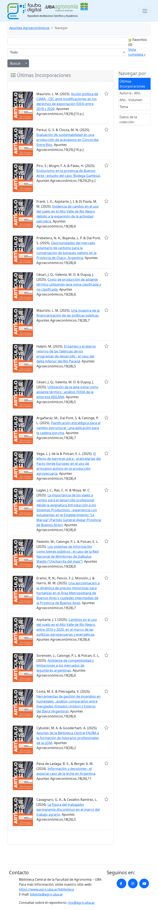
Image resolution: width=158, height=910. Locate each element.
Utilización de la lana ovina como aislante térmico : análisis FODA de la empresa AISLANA (67, 392)
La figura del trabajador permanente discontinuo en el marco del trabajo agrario (68, 809)
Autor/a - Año (130, 93)
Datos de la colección (128, 119)
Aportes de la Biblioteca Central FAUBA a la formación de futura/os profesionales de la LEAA (67, 738)
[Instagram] (133, 883)
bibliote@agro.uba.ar (46, 894)
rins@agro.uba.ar (81, 902)
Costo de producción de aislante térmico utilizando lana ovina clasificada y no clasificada (68, 284)
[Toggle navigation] (145, 11)
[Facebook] (121, 883)
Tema (124, 106)
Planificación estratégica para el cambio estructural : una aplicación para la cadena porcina (68, 428)
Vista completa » (136, 52)
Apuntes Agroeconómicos (29, 28)
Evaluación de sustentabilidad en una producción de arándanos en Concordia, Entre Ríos (67, 140)
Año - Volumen (131, 100)
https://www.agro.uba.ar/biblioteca (46, 889)
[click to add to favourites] (106, 93)
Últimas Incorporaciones (132, 84)
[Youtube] (144, 883)
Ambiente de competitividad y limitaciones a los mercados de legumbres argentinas (65, 665)
